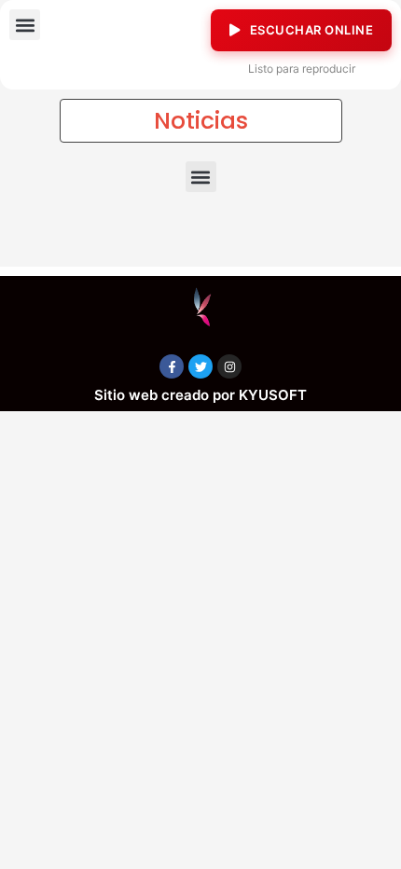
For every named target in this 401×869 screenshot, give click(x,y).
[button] (24, 24)
